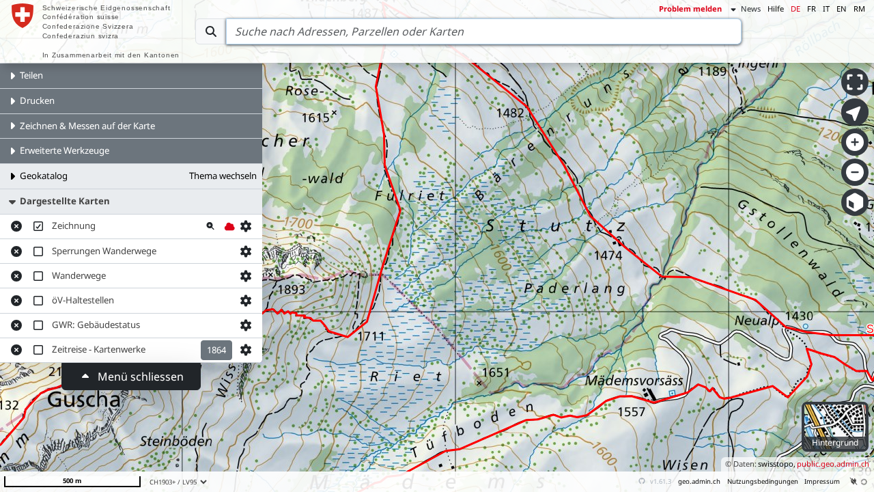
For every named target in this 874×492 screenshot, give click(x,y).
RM (859, 8)
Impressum (822, 481)
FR (811, 8)
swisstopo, (776, 464)
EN (841, 8)
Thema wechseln (223, 175)
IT (826, 8)
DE (795, 8)
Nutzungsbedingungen (762, 481)
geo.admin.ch (699, 481)
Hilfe (775, 8)
